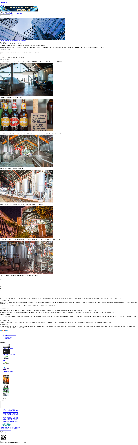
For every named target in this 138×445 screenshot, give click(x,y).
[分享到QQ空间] (2, 330)
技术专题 (19, 13)
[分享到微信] (9, 330)
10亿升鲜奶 (7, 338)
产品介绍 (13, 40)
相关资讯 (9, 40)
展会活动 (15, 13)
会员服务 (9, 428)
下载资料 (20, 40)
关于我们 (6, 40)
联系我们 (24, 40)
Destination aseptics (8, 336)
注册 (1, 5)
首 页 (1, 13)
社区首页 (2, 40)
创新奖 (22, 13)
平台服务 (17, 428)
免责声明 (9, 430)
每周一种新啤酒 (8, 337)
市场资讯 (4, 13)
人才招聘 (13, 428)
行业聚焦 (8, 13)
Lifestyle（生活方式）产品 (9, 335)
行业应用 (17, 40)
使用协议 (6, 430)
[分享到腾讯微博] (6, 330)
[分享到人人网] (7, 330)
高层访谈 (12, 13)
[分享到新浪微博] (4, 330)
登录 (3, 5)
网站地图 (2, 430)
